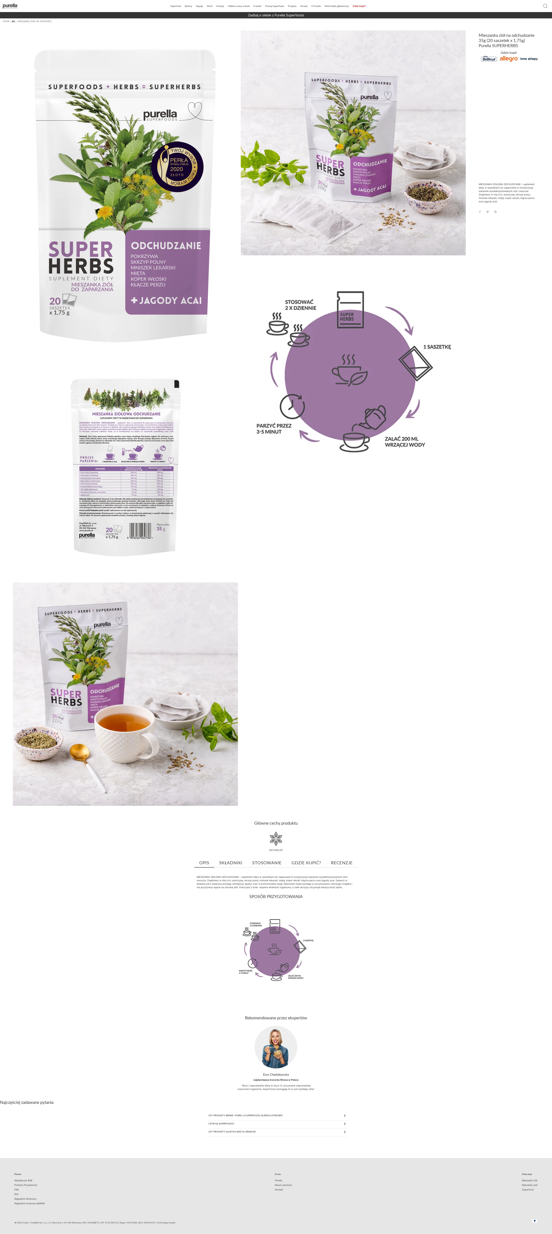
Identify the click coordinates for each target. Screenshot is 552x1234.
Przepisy (292, 6)
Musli (209, 6)
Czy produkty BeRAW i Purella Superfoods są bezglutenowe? (245, 1115)
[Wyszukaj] (545, 6)
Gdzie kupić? (359, 6)
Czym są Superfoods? (221, 1123)
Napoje (199, 6)
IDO (16, 1194)
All (13, 21)
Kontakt (279, 1189)
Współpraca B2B (23, 1180)
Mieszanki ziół (529, 1180)
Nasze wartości (283, 1185)
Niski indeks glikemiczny (337, 6)
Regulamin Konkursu (25, 1198)
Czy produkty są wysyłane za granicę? (232, 1131)
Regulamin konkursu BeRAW (29, 1203)
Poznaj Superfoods (274, 6)
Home (6, 21)
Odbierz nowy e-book (239, 6)
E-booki (257, 6)
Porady (303, 6)
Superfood (175, 6)
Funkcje (220, 6)
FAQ (16, 1189)
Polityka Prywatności (25, 1185)
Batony (188, 6)
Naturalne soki (530, 1185)
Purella (278, 1180)
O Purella (316, 6)
